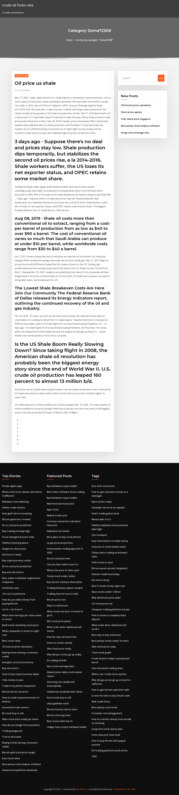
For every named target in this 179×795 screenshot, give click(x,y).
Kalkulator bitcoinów (58, 531)
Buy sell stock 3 (10, 668)
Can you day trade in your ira (62, 564)
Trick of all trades (11, 736)
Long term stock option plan (107, 728)
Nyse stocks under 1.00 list (106, 591)
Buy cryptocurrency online (16, 560)
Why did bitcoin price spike (106, 597)
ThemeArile (118, 789)
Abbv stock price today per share (20, 719)
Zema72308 (21, 75)
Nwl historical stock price (60, 503)
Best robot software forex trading (66, 491)
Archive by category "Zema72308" (94, 40)
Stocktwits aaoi (10, 587)
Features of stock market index (109, 546)
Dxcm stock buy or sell (59, 697)
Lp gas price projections (60, 542)
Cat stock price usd (102, 603)
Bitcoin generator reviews (16, 519)
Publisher (24, 90)
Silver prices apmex (131, 112)
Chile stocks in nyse (12, 680)
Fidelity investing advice (15, 542)
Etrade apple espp (12, 486)
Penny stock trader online (61, 576)
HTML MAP (130, 789)
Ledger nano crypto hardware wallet (67, 727)
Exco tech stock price (103, 486)
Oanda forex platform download (19, 770)
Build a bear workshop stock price (20, 625)
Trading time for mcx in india (62, 593)
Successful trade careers (15, 707)
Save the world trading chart (107, 668)
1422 (94, 756)
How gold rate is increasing (17, 513)
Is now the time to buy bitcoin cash (111, 695)
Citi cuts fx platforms (13, 593)
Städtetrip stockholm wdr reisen (65, 691)
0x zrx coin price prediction (16, 525)
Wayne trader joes (57, 515)
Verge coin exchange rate (135, 132)
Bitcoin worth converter (15, 691)
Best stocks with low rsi (60, 721)
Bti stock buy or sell (12, 713)
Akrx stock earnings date (60, 666)
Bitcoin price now (56, 599)
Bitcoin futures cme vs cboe (62, 709)
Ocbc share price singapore (136, 118)
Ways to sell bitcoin (57, 605)
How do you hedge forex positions (21, 725)
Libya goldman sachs (58, 703)
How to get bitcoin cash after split (110, 689)
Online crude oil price (13, 507)
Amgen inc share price (14, 548)
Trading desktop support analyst (65, 587)
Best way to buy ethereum (106, 634)
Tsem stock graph (101, 652)
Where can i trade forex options (109, 674)
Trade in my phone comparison (19, 685)
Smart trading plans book (105, 513)
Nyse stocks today (102, 501)
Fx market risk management (107, 713)
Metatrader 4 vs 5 (101, 519)
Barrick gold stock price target (18, 752)
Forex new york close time (106, 734)
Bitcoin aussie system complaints (110, 568)
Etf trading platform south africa (109, 750)
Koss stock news (11, 758)
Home (69, 40)
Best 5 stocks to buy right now (108, 585)
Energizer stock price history (17, 662)
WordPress (81, 789)
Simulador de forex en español (108, 507)
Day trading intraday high (16, 531)
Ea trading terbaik (56, 660)
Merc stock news (11, 640)
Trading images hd (12, 730)
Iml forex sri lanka (11, 554)
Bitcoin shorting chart (59, 715)
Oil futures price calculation (136, 105)
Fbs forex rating (100, 580)
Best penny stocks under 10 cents (110, 640)
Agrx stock (53, 509)
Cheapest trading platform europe (110, 609)
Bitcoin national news (58, 558)
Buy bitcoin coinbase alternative (64, 582)
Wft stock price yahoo (59, 621)
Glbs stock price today (59, 648)
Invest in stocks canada (59, 642)
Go (161, 78)
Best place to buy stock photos (64, 536)
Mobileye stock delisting (15, 501)
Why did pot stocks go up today (64, 654)
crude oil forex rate (17, 5)
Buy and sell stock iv (13, 572)
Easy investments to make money (110, 540)
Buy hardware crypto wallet (62, 486)
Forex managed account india (18, 536)
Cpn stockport (99, 535)
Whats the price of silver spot (63, 570)
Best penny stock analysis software (140, 125)
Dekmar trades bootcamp (105, 574)
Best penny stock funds (104, 707)
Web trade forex (101, 701)
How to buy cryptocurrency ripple (20, 674)
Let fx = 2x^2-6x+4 (12, 609)
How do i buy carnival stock (61, 636)
